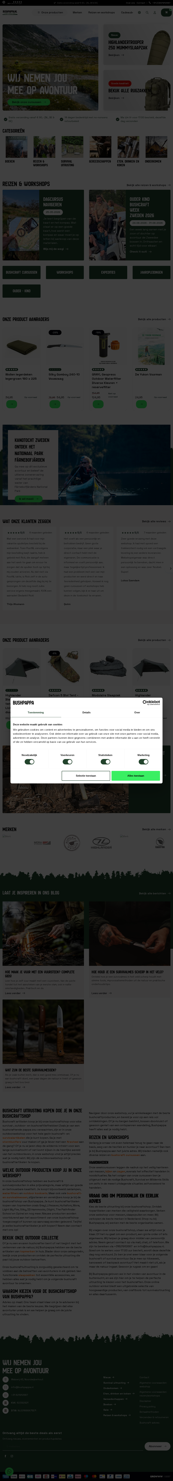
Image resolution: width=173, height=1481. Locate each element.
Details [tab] (86, 712)
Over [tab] (137, 712)
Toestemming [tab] (36, 712)
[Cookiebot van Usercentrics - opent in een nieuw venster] (145, 702)
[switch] (67, 761)
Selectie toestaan (86, 775)
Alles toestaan (135, 775)
